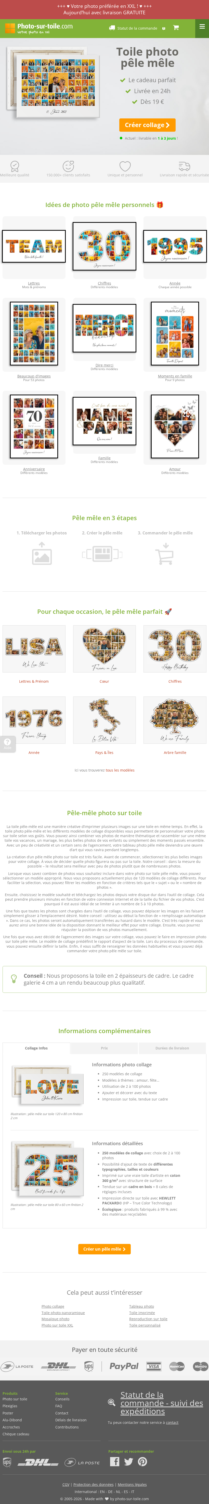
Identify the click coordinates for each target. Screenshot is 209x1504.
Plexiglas (10, 1405)
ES (126, 1491)
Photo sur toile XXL (57, 1325)
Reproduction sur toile (148, 1318)
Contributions (67, 1427)
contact (172, 1422)
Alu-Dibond (12, 1419)
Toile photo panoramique (63, 1312)
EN (102, 1491)
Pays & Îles (104, 752)
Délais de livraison (71, 1419)
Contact (61, 1413)
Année (34, 752)
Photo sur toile (15, 1399)
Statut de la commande (137, 28)
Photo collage (53, 1306)
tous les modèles (120, 770)
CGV (65, 1484)
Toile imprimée (142, 1312)
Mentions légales (132, 1484)
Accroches (11, 1427)
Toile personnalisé (145, 1325)
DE (110, 1491)
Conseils (62, 1399)
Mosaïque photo (55, 1318)
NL (118, 1491)
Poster (8, 1413)
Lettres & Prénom (34, 681)
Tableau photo (141, 1306)
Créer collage (144, 124)
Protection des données (93, 1484)
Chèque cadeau (16, 1434)
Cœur (104, 681)
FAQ (58, 1405)
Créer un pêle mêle (102, 1249)
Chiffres (175, 681)
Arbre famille (175, 752)
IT (132, 1491)
